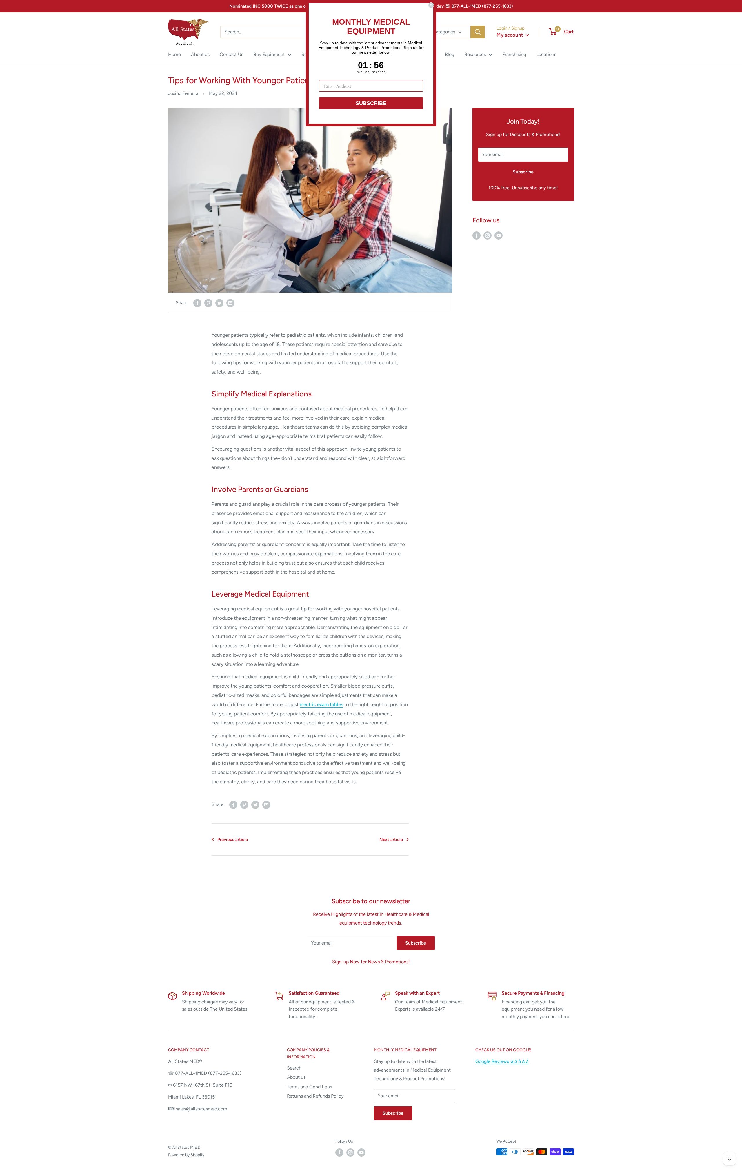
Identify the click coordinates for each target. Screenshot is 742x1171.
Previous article (232, 839)
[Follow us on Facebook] (476, 235)
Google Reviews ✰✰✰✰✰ (502, 1061)
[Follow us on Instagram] (487, 235)
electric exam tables (321, 704)
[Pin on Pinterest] (208, 302)
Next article (391, 839)
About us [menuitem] (200, 54)
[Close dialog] (431, 5)
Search (294, 1068)
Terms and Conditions (309, 1087)
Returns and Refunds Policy (315, 1096)
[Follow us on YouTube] (498, 235)
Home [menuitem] (174, 54)
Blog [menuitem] (449, 54)
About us (296, 1077)
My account (510, 35)
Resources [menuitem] (475, 54)
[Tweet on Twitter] (219, 302)
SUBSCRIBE (371, 103)
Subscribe (523, 172)
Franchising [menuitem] (514, 54)
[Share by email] (230, 302)
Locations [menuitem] (546, 54)
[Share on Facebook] (197, 302)
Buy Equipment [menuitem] (269, 54)
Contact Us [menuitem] (231, 54)
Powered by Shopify (186, 1154)
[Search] (477, 32)
